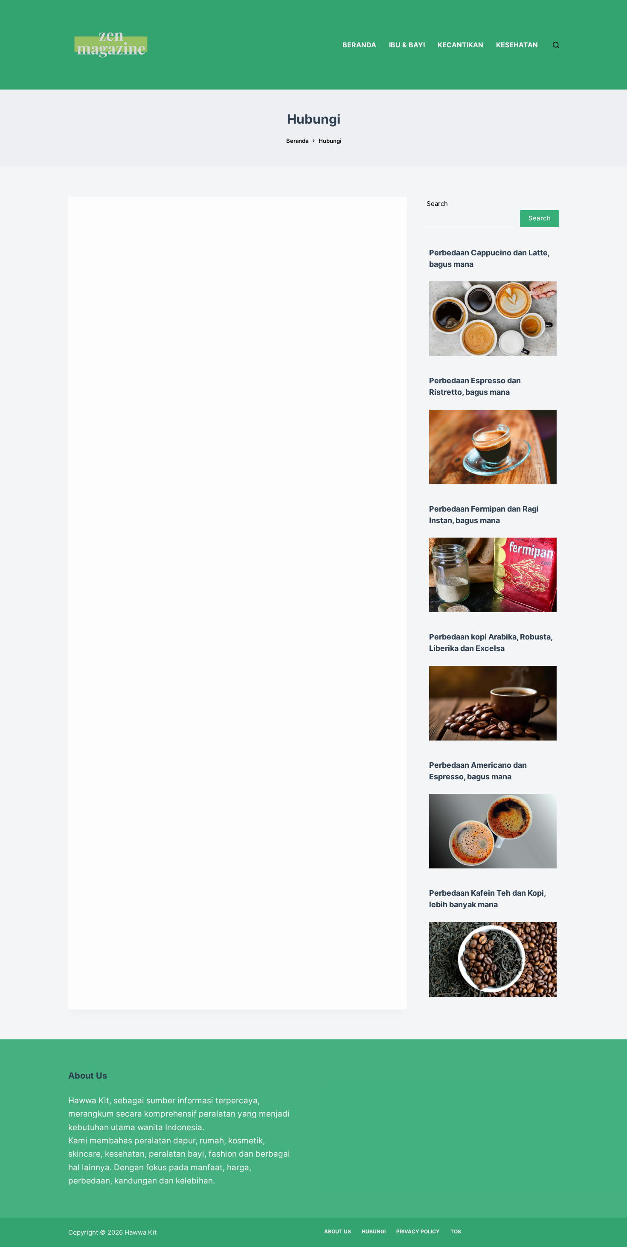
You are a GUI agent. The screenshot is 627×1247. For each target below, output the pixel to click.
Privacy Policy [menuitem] (418, 1231)
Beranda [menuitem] (359, 45)
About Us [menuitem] (337, 1231)
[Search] (556, 45)
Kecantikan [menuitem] (460, 45)
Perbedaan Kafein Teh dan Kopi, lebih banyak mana (487, 898)
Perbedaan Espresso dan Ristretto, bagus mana (475, 386)
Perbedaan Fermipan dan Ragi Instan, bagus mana (484, 514)
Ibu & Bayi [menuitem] (407, 45)
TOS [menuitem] (455, 1231)
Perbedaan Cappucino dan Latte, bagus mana (489, 258)
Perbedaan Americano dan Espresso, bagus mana (478, 771)
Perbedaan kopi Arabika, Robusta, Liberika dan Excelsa (490, 642)
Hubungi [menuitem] (374, 1231)
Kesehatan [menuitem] (517, 45)
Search (437, 204)
